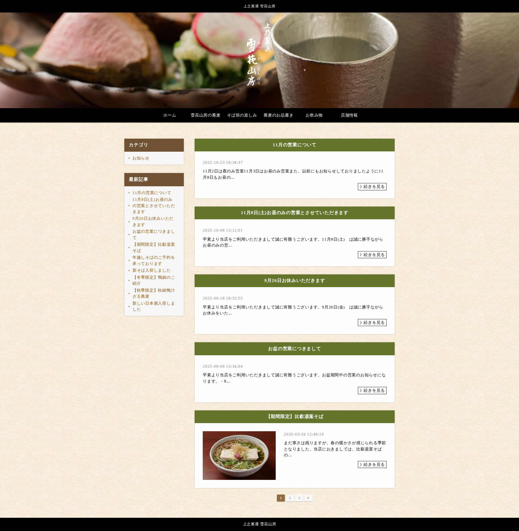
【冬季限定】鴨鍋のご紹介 (153, 280)
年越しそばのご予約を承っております (153, 260)
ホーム (169, 115)
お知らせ (140, 158)
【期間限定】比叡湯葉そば (153, 247)
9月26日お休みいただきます (153, 221)
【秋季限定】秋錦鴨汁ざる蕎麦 (153, 293)
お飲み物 (314, 115)
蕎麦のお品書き (278, 115)
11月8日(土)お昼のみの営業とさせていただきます (153, 205)
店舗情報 (349, 115)
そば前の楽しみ (242, 115)
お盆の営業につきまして (153, 234)
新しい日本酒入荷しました (153, 306)
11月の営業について (151, 193)
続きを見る (374, 186)
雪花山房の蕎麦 (205, 115)
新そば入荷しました (151, 270)
